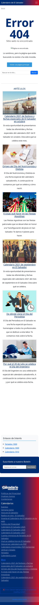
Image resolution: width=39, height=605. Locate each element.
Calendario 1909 (12, 448)
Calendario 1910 (12, 451)
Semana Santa (7, 509)
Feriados (5, 552)
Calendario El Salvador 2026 (13, 529)
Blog (3, 559)
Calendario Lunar (8, 555)
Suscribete (31, 467)
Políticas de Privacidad (11, 493)
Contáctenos (6, 499)
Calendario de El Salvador (12, 2)
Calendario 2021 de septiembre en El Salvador (20, 266)
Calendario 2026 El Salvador (19, 599)
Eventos (4, 507)
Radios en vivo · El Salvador (13, 515)
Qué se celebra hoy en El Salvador (16, 541)
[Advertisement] (19, 406)
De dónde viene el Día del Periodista (20, 315)
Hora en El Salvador (9, 512)
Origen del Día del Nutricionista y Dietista (19, 168)
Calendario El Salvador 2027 (13, 532)
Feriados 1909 (11, 444)
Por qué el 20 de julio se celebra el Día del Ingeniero (19, 365)
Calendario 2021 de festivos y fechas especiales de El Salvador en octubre (19, 119)
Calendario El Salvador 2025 (13, 527)
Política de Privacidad (10, 524)
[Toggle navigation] (36, 2)
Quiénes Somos (8, 496)
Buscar (34, 73)
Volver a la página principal (19, 65)
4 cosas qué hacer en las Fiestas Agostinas (19, 215)
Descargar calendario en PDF (14, 544)
